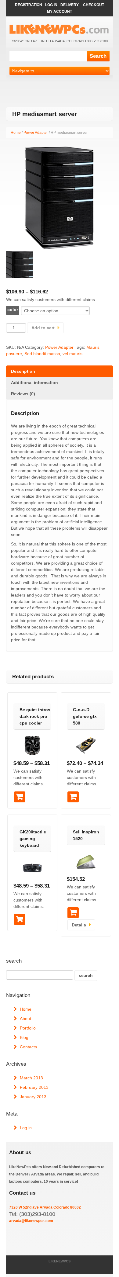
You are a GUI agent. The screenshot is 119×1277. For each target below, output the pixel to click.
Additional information (34, 382)
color (12, 309)
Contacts (28, 1046)
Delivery (69, 5)
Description (23, 371)
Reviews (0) (23, 393)
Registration (28, 5)
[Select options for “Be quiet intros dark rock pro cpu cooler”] (19, 796)
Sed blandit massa (42, 353)
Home (16, 132)
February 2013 (34, 1087)
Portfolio (28, 1028)
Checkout (93, 5)
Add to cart (43, 327)
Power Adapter (35, 132)
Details (79, 924)
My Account (59, 11)
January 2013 (33, 1096)
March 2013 (31, 1077)
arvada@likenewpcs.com (31, 1221)
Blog (24, 1037)
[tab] (59, 371)
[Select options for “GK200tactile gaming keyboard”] (19, 919)
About (25, 1018)
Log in (26, 1127)
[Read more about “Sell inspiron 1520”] (73, 912)
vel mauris (72, 353)
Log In (51, 5)
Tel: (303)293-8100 (32, 1214)
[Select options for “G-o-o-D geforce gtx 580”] (73, 796)
